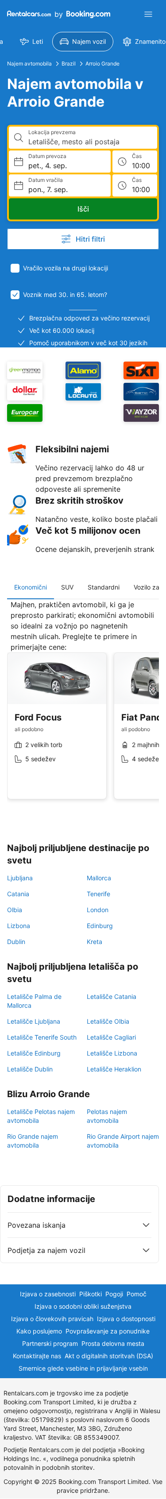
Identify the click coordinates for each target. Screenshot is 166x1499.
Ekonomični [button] (30, 587)
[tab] (30, 587)
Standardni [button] (104, 587)
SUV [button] (67, 587)
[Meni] (148, 14)
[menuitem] (31, 41)
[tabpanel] (83, 706)
